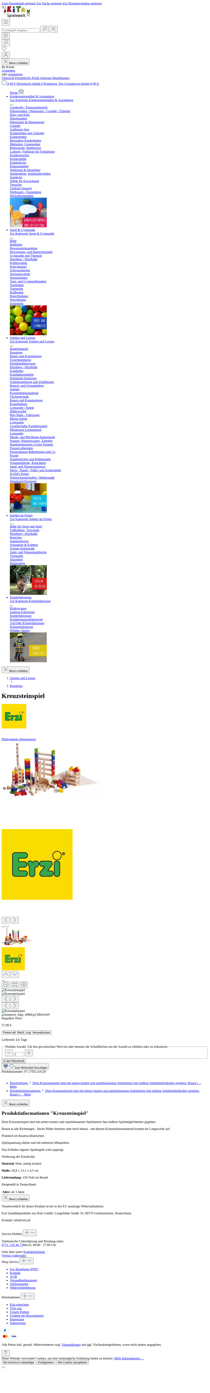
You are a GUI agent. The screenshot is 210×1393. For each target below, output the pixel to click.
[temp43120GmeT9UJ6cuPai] (51, 770)
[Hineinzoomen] (24, 985)
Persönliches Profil (27, 78)
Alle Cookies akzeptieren (72, 1362)
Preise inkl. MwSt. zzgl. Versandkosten (26, 1032)
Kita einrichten (19, 1304)
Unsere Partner (19, 1312)
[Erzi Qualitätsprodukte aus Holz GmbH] (105, 716)
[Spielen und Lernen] (28, 511)
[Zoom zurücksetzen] (15, 985)
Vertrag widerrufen (14, 1255)
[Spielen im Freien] (28, 593)
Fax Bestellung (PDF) (24, 1269)
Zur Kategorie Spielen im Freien (31, 519)
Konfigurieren (46, 1362)
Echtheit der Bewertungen (27, 1315)
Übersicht (8, 78)
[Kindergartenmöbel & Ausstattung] (28, 226)
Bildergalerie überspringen (19, 739)
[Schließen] (3, 980)
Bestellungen (61, 78)
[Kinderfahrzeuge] (28, 661)
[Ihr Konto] (6, 55)
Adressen (46, 78)
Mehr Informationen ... (129, 1358)
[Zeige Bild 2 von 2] (7, 926)
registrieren (15, 74)
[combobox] (21, 30)
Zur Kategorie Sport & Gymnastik (32, 233)
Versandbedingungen (23, 1280)
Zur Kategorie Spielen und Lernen (32, 341)
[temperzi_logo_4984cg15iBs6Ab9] (37, 864)
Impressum (17, 1319)
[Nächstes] (15, 920)
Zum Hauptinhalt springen (19, 3)
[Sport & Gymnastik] (28, 334)
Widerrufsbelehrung (22, 1287)
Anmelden (8, 70)
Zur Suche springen (50, 3)
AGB (13, 1276)
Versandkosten (71, 1344)
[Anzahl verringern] (9, 1053)
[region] (105, 878)
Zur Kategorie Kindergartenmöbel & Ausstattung (41, 100)
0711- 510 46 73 (12, 1245)
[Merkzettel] (4, 50)
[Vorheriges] (6, 920)
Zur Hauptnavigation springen (82, 3)
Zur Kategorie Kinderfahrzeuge (30, 601)
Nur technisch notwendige (18, 1362)
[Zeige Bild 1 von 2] (3, 926)
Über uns (16, 1308)
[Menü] (6, 22)
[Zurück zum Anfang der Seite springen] (6, 1353)
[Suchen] (44, 29)
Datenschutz (18, 1323)
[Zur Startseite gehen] (16, 17)
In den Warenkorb (13, 1060)
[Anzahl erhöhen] (29, 1053)
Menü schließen (18, 63)
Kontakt (15, 1273)
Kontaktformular (34, 1252)
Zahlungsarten (19, 1284)
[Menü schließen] (11, 104)
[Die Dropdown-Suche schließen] (53, 29)
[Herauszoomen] (6, 985)
